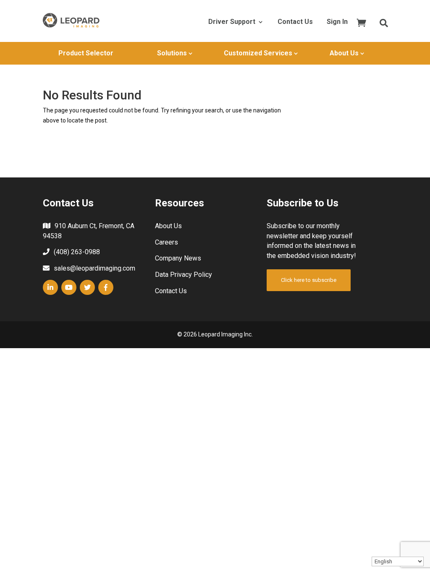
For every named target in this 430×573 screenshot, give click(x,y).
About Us (344, 53)
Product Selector (85, 53)
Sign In (337, 22)
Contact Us (295, 22)
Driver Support (231, 22)
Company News (178, 258)
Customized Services (258, 53)
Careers (166, 242)
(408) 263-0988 (77, 252)
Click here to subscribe (308, 280)
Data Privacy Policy (183, 275)
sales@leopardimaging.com (94, 268)
